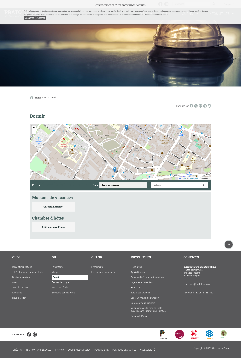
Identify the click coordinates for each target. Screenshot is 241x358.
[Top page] (228, 244)
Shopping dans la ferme (63, 292)
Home (38, 97)
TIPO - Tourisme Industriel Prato (27, 272)
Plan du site (101, 349)
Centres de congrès (61, 282)
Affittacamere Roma (53, 227)
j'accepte (29, 18)
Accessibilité (147, 349)
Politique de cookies (124, 349)
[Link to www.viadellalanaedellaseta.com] (194, 337)
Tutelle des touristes (140, 292)
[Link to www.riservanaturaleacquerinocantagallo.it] (223, 337)
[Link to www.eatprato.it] (179, 337)
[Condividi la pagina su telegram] (205, 106)
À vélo (15, 282)
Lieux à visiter (19, 297)
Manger (55, 272)
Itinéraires (17, 292)
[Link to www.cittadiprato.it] (164, 337)
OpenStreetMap (195, 178)
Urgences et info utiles (142, 282)
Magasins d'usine (60, 287)
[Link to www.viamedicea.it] (209, 337)
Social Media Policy (79, 349)
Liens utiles (136, 266)
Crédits (17, 349)
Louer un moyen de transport (145, 297)
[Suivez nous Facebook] (29, 334)
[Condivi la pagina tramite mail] (209, 106)
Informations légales (38, 349)
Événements (97, 266)
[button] (126, 128)
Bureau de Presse (139, 316)
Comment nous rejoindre (143, 302)
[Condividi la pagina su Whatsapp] (200, 106)
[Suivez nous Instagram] (35, 334)
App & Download (139, 272)
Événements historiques (103, 272)
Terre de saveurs (20, 287)
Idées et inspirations (22, 266)
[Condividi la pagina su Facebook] (191, 106)
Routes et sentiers (21, 277)
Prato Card (136, 287)
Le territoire (57, 266)
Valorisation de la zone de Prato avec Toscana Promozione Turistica (148, 309)
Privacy (59, 349)
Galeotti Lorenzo (53, 206)
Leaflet (183, 178)
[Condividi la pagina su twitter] (196, 106)
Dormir (56, 277)
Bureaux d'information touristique (147, 277)
